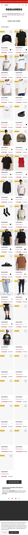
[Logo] (6, 4)
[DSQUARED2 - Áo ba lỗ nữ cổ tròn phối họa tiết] (21, 162)
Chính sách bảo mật (20, 528)
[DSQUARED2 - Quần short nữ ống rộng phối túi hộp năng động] (21, 337)
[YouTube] (16, 499)
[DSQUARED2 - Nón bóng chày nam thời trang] (6, 37)
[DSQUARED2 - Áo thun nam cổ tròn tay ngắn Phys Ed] (6, 137)
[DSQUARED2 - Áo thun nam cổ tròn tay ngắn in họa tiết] (6, 62)
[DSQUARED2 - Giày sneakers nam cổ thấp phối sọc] (21, 362)
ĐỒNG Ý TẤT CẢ (13, 532)
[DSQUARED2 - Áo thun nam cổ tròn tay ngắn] (6, 162)
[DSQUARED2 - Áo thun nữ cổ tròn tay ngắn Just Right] (6, 362)
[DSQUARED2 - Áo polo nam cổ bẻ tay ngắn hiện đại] (21, 37)
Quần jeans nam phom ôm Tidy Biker (9, 399)
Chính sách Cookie (11, 528)
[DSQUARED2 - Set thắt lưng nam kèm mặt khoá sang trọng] (21, 112)
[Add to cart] (11, 32)
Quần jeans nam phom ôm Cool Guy (9, 299)
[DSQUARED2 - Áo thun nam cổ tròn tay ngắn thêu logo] (6, 87)
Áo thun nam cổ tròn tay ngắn (8, 174)
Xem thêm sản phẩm (14, 482)
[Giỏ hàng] (26, 5)
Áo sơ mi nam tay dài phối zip (8, 199)
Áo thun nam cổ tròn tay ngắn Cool (9, 124)
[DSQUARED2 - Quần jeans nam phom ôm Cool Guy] (6, 287)
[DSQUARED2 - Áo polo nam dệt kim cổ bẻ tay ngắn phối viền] (21, 212)
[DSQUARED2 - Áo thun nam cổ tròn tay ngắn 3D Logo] (21, 62)
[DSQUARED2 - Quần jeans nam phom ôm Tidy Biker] (6, 386)
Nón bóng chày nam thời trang (8, 50)
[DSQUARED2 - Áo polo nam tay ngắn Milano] (21, 312)
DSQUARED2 (4, 48)
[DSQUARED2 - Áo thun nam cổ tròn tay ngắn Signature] (21, 87)
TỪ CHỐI (5, 532)
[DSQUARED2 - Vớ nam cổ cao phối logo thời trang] (6, 212)
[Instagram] (12, 499)
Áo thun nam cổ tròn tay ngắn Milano (9, 249)
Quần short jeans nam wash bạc (8, 324)
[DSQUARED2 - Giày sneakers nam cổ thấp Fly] (21, 411)
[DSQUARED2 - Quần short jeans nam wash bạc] (6, 312)
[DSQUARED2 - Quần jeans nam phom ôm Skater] (21, 287)
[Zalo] (19, 499)
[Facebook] (9, 499)
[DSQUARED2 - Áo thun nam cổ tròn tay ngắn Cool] (6, 112)
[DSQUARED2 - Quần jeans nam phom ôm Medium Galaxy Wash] (21, 436)
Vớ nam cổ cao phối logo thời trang (9, 224)
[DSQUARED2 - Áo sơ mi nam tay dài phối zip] (6, 187)
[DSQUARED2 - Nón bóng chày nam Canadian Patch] (21, 137)
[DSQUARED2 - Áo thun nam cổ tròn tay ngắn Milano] (6, 237)
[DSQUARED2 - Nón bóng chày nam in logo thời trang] (6, 461)
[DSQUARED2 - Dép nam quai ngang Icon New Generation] (6, 262)
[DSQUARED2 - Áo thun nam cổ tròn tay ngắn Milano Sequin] (6, 411)
